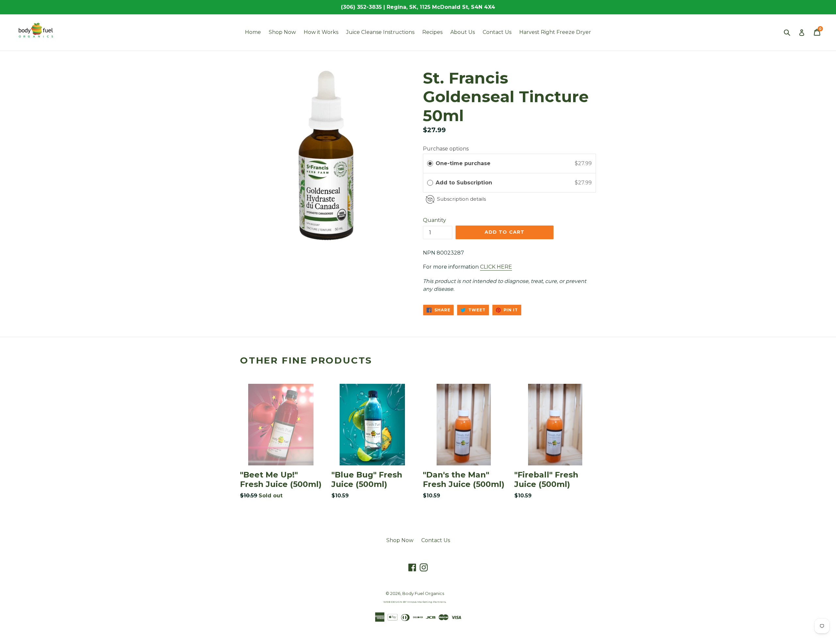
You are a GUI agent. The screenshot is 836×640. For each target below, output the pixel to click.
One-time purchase (463, 163)
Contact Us (497, 32)
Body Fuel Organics (423, 593)
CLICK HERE (496, 267)
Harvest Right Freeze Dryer (555, 32)
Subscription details (461, 199)
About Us (462, 32)
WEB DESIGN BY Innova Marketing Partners (414, 601)
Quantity (434, 220)
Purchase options (446, 149)
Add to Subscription (465, 183)
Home (253, 32)
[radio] (430, 163)
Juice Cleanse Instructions (380, 32)
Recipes (432, 32)
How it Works (321, 32)
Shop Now (282, 32)
